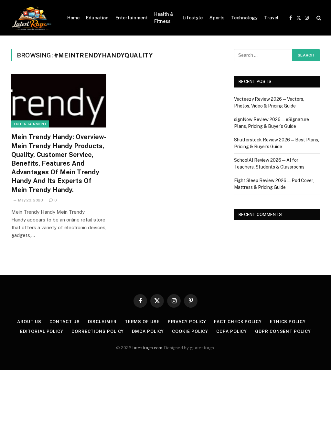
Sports (217, 17)
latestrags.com (147, 347)
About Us (29, 321)
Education (97, 17)
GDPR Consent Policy (283, 331)
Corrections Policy (97, 331)
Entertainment (131, 17)
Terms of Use (142, 321)
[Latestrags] (31, 18)
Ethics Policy (288, 321)
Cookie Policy (190, 331)
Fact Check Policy (238, 321)
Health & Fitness (164, 18)
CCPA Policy (231, 331)
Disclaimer (102, 321)
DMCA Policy (148, 331)
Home (73, 17)
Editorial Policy (41, 331)
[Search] (318, 18)
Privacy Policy (187, 321)
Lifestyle (193, 17)
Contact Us (64, 321)
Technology (244, 17)
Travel (271, 17)
